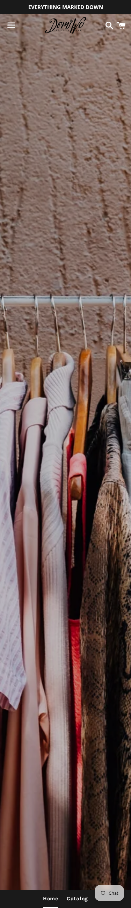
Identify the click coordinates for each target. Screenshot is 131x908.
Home (50, 898)
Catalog (77, 898)
